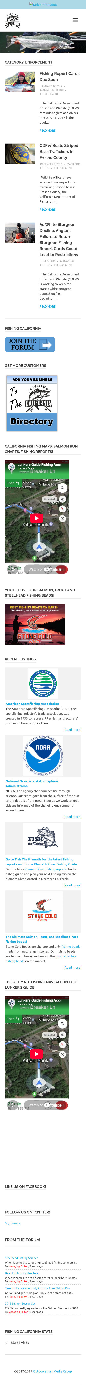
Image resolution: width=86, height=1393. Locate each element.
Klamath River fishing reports (45, 869)
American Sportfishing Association (32, 703)
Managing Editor (52, 89)
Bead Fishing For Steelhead (22, 1273)
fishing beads (70, 946)
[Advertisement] (35, 1148)
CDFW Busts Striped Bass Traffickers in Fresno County (59, 151)
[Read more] (72, 729)
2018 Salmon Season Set (20, 1303)
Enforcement (49, 93)
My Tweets (12, 1223)
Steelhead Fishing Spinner (21, 1258)
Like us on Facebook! (25, 1187)
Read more (47, 130)
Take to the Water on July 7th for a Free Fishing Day (37, 1288)
